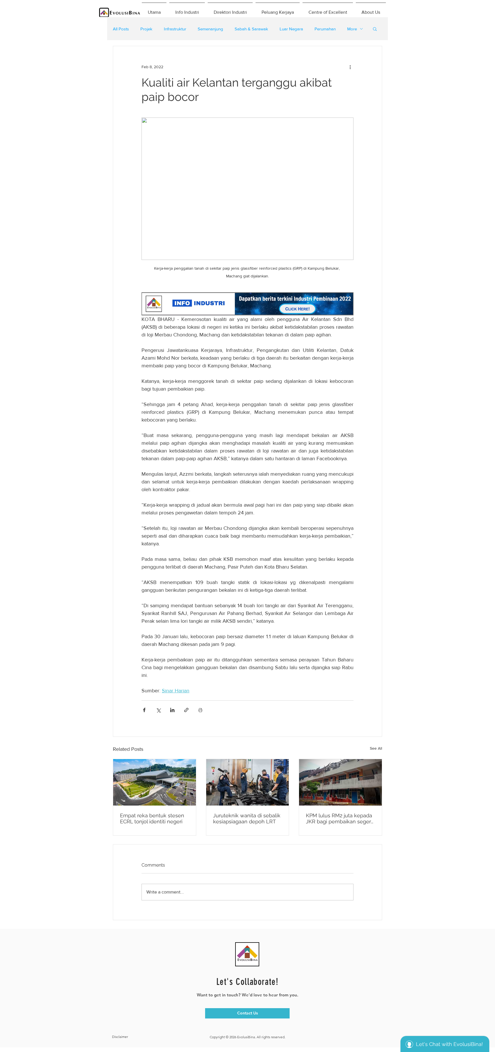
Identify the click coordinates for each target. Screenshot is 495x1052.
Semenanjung (210, 28)
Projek (146, 28)
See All (376, 748)
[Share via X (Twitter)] (158, 710)
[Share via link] (186, 710)
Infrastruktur (175, 28)
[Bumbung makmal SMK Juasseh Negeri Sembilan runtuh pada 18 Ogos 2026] (340, 782)
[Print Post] (200, 710)
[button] (375, 28)
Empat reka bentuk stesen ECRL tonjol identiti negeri (152, 818)
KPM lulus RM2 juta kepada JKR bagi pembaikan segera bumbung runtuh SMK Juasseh (340, 818)
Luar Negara (291, 28)
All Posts (121, 28)
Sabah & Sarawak (251, 28)
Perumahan (325, 28)
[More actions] (350, 66)
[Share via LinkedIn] (172, 710)
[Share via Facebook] (144, 710)
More (352, 28)
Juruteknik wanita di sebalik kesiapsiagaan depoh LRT (246, 818)
